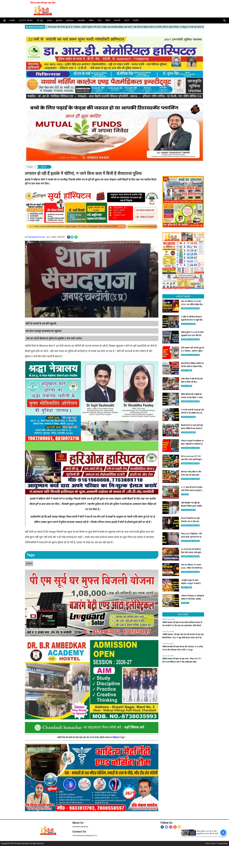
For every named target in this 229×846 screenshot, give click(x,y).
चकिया (91, 20)
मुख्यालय (59, 20)
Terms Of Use (210, 843)
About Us (77, 822)
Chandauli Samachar (36, 237)
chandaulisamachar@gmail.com (84, 835)
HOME (12, 20)
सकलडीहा (81, 20)
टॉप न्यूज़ (40, 20)
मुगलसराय (70, 20)
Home (30, 167)
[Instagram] (170, 827)
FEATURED (183, 614)
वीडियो (107, 20)
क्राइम (49, 20)
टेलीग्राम (115, 737)
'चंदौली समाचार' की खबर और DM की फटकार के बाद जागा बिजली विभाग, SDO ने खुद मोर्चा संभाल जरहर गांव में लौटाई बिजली (183, 637)
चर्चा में (126, 20)
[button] (4, 20)
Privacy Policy (223, 843)
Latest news (26, 20)
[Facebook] (162, 827)
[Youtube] (175, 827)
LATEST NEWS (183, 296)
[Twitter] (166, 827)
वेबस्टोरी (117, 20)
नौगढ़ (100, 20)
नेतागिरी (135, 20)
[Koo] (179, 827)
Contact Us (79, 831)
